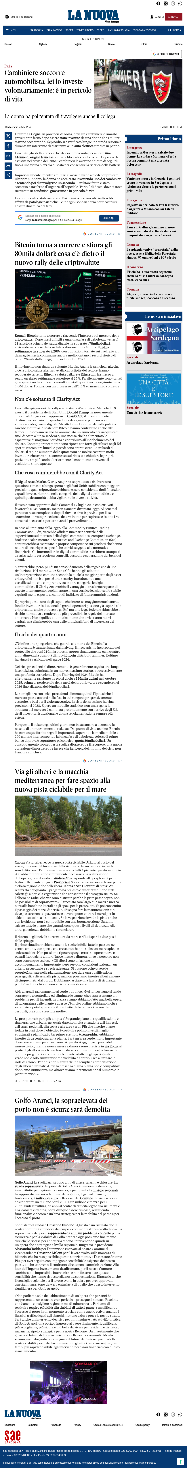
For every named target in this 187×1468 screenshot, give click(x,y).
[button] (68, 1382)
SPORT (69, 30)
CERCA (177, 30)
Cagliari (77, 44)
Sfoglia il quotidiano (21, 17)
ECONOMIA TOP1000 (144, 30)
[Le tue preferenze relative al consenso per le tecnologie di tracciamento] (180, 1461)
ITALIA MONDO (54, 30)
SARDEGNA (36, 30)
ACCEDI (159, 17)
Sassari (8, 44)
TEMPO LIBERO (85, 30)
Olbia (144, 44)
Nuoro (111, 44)
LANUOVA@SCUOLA (119, 30)
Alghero (43, 44)
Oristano (178, 44)
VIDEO (100, 30)
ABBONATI (174, 17)
